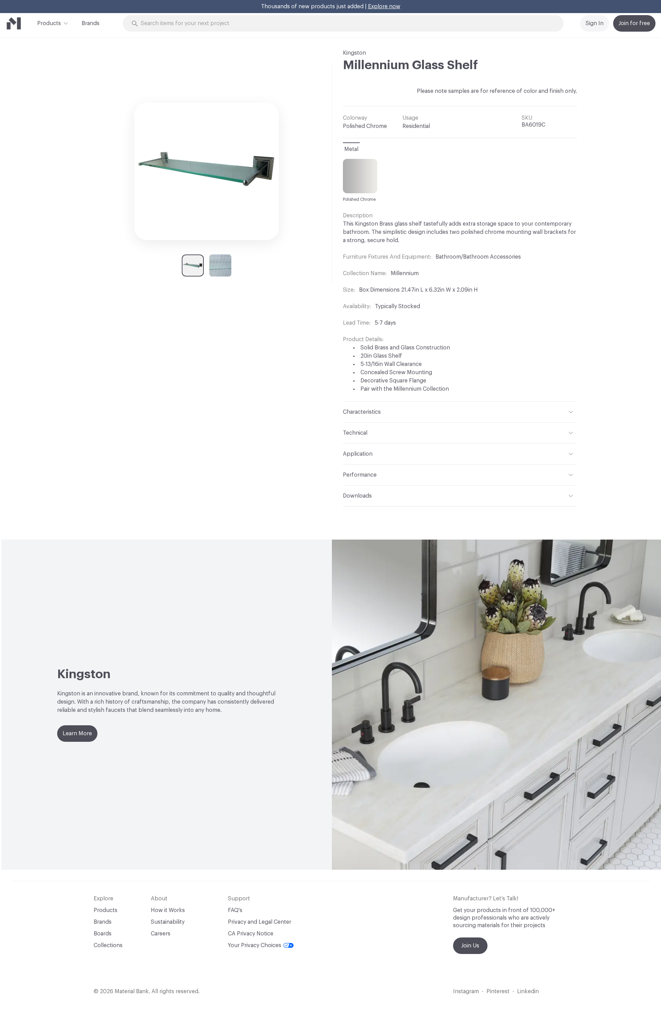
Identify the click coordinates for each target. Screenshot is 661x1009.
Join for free (634, 23)
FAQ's (235, 910)
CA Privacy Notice (250, 933)
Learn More (77, 733)
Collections (108, 945)
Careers (160, 933)
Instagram (466, 991)
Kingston (354, 53)
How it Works (168, 910)
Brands (90, 23)
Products (49, 23)
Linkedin (528, 991)
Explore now (384, 6)
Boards (103, 933)
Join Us (470, 945)
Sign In (595, 23)
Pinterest (498, 991)
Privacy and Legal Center (259, 922)
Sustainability (168, 922)
